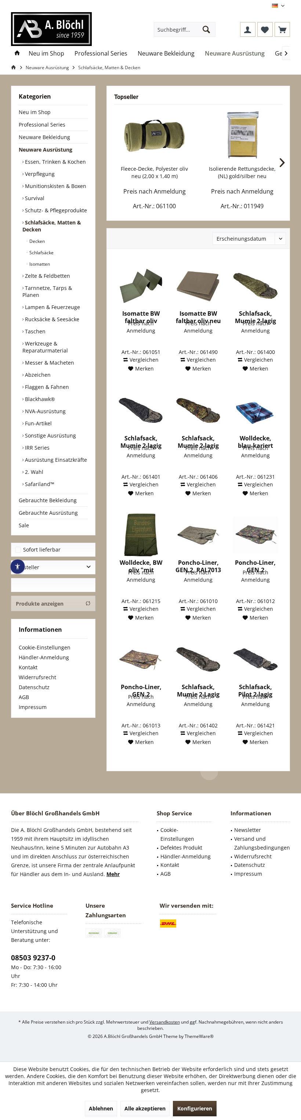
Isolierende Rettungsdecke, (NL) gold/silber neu (242, 172)
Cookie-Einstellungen (44, 647)
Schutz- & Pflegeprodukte (55, 210)
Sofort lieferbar (42, 549)
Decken (36, 241)
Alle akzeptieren (145, 1108)
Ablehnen (101, 1108)
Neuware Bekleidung (44, 137)
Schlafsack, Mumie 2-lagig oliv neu (255, 317)
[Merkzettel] (265, 29)
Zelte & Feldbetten (46, 275)
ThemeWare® (199, 1036)
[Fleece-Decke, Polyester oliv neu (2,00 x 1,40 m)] (154, 136)
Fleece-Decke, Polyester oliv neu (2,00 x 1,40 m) (154, 172)
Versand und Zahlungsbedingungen (262, 843)
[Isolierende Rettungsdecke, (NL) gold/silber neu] (242, 136)
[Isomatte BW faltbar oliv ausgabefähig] (141, 286)
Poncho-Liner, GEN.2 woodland (255, 566)
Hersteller (27, 567)
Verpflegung (39, 173)
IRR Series (36, 447)
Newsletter (247, 829)
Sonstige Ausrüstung (49, 435)
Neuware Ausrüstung (45, 149)
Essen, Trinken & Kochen (54, 161)
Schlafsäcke (41, 252)
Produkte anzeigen (40, 603)
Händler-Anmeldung (44, 657)
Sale (24, 525)
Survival (33, 198)
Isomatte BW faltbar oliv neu (198, 317)
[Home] (17, 53)
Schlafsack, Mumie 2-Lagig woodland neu (198, 690)
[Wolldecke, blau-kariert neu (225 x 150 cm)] (255, 411)
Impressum (33, 706)
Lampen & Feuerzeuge (51, 307)
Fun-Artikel (37, 423)
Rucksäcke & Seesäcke (51, 319)
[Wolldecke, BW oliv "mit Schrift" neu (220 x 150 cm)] (141, 535)
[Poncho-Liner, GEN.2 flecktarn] (141, 659)
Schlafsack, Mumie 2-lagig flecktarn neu (198, 442)
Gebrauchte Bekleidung (48, 500)
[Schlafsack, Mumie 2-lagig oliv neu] (255, 286)
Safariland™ (38, 484)
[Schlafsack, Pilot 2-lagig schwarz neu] (255, 659)
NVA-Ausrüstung (44, 411)
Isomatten (39, 264)
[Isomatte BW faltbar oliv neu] (198, 286)
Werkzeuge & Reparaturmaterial (45, 347)
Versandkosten (164, 1022)
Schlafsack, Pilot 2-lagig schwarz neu (255, 690)
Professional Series (42, 124)
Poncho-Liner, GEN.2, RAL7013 (198, 566)
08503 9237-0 (33, 958)
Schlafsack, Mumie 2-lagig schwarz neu (141, 442)
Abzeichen (37, 374)
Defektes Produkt (181, 847)
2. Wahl (33, 471)
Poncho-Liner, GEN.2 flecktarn (141, 690)
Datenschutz (34, 687)
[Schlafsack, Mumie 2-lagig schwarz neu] (141, 411)
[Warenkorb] (282, 29)
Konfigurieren (194, 1108)
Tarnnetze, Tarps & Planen (47, 291)
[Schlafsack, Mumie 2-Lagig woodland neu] (198, 659)
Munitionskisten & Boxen (54, 185)
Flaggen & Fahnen (46, 386)
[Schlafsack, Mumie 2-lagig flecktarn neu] (198, 411)
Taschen (34, 331)
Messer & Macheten (48, 362)
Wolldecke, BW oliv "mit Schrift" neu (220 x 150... (141, 566)
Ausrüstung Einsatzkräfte (55, 459)
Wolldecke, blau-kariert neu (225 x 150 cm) (255, 442)
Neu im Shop (35, 112)
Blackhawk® (39, 399)
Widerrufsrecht (37, 677)
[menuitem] (282, 29)
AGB (24, 697)
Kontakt (28, 667)
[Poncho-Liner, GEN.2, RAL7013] (198, 535)
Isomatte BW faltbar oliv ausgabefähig (141, 317)
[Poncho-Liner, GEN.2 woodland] (255, 535)
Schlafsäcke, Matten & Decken (51, 226)
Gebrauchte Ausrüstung (48, 512)
